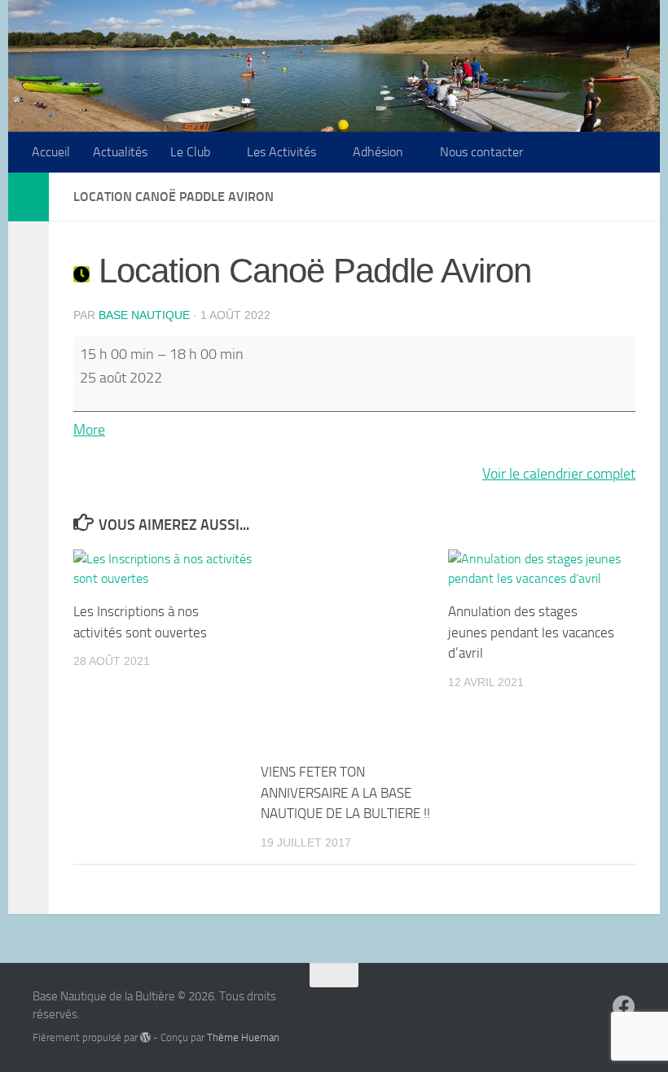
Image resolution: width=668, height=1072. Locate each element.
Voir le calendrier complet (558, 474)
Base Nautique (144, 315)
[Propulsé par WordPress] (145, 1037)
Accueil (51, 152)
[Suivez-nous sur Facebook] (624, 1006)
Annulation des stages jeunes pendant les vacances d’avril (531, 632)
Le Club (190, 152)
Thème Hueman (243, 1037)
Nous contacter (481, 152)
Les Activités (281, 152)
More (89, 430)
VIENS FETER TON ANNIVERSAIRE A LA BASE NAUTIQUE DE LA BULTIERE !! (345, 792)
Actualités (120, 152)
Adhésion (378, 152)
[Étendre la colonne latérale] (28, 197)
